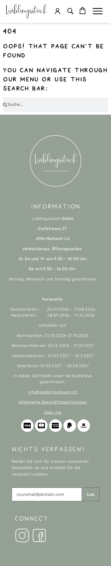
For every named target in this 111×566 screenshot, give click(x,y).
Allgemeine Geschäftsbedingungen (52, 402)
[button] (70, 11)
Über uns (53, 412)
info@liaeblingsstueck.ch (52, 392)
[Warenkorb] (82, 10)
